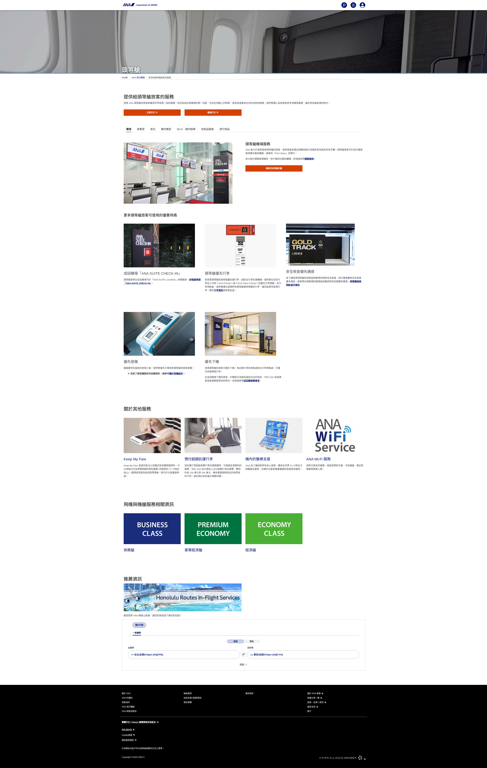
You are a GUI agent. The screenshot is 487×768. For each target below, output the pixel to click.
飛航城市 (126, 702)
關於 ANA (126, 693)
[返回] (130, 625)
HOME (125, 78)
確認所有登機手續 (274, 168)
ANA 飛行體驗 (138, 78)
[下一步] (148, 625)
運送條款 (249, 693)
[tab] (128, 129)
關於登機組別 (176, 373)
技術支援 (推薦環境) (193, 698)
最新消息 (311, 707)
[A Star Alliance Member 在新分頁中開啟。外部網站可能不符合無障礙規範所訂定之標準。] (343, 759)
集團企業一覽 (313, 698)
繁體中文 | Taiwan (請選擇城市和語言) (139, 722)
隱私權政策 (127, 730)
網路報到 (309, 159)
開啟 (242, 664)
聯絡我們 (188, 693)
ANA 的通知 (127, 698)
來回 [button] (235, 641)
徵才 (309, 711)
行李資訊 (218, 290)
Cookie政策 (127, 735)
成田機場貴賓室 (252, 380)
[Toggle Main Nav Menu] (353, 5)
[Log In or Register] (362, 5)
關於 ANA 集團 (314, 693)
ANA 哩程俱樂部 (129, 711)
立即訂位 (151, 112)
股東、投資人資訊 (315, 702)
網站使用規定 (128, 740)
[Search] (344, 5)
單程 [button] (252, 641)
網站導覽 (188, 702)
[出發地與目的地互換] (243, 654)
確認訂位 (211, 112)
